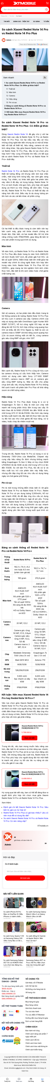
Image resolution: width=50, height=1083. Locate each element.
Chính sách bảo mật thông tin (36, 1046)
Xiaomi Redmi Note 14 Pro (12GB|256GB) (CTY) (32, 727)
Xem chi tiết (29, 738)
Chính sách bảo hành (33, 1043)
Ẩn (45, 78)
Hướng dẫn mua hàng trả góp (36, 1018)
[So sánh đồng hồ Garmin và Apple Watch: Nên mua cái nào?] (36, 927)
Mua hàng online (31, 1005)
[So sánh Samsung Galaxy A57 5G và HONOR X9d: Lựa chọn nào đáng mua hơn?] (13, 951)
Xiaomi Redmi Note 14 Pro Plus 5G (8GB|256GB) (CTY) (33, 773)
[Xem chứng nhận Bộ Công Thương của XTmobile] (8, 1041)
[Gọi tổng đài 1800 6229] (2, 3)
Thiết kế (10, 89)
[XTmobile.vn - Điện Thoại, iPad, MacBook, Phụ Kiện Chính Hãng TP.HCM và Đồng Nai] (24, 3)
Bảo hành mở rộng (32, 1031)
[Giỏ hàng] (47, 3)
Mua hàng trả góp (32, 1002)
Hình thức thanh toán (33, 1008)
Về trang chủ (30, 992)
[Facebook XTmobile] (3, 1028)
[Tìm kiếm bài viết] (46, 9)
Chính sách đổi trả (32, 1040)
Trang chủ (4, 16)
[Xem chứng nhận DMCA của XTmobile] (17, 1041)
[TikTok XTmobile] (12, 1028)
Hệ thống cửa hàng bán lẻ (35, 989)
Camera (10, 96)
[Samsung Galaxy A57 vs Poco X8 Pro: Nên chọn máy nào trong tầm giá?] (36, 951)
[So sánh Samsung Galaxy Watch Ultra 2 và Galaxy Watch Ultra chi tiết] (36, 902)
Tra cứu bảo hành (32, 1011)
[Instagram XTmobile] (16, 1028)
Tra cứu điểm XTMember (35, 1015)
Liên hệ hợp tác (31, 986)
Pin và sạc (11, 102)
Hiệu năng (11, 99)
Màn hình (11, 92)
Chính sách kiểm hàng (33, 1050)
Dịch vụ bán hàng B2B (33, 1021)
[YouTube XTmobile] (8, 1028)
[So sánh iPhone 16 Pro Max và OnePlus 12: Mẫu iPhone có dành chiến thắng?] (13, 902)
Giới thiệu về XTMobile (34, 983)
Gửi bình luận (25, 878)
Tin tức (12, 16)
